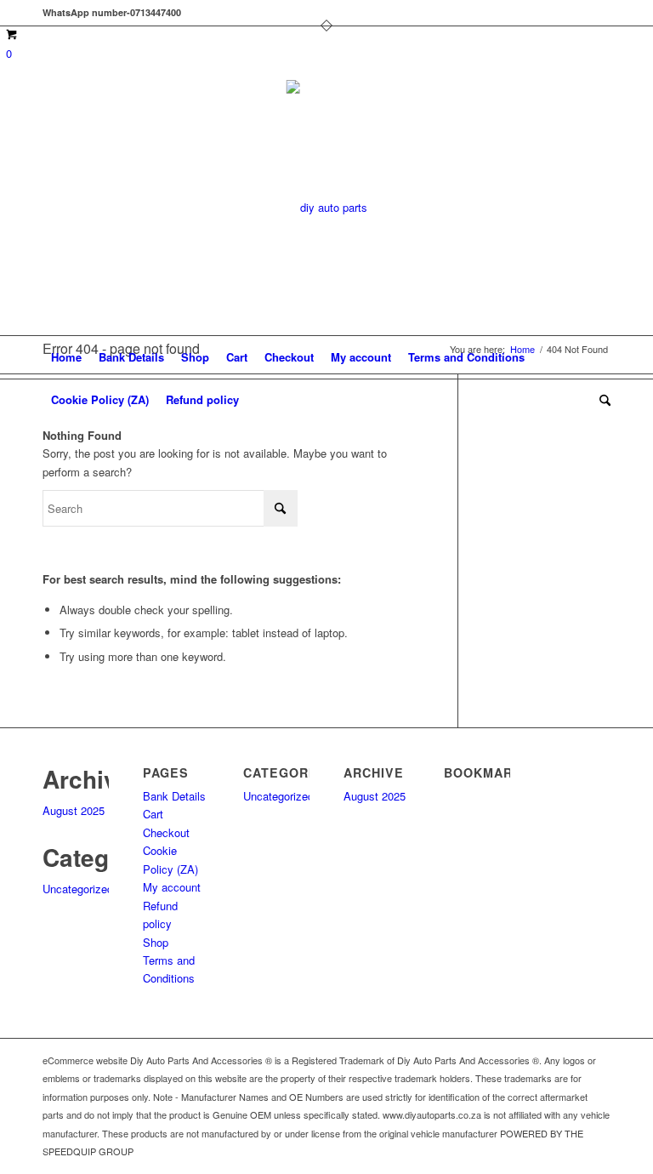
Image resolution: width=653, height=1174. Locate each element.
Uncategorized (78, 888)
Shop (195, 357)
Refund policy (202, 399)
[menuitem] (600, 400)
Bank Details (131, 357)
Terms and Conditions (466, 357)
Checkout (289, 357)
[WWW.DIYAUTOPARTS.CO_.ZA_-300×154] (327, 207)
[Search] (600, 400)
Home (66, 357)
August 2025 (74, 810)
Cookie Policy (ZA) (100, 399)
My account (361, 357)
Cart (236, 357)
